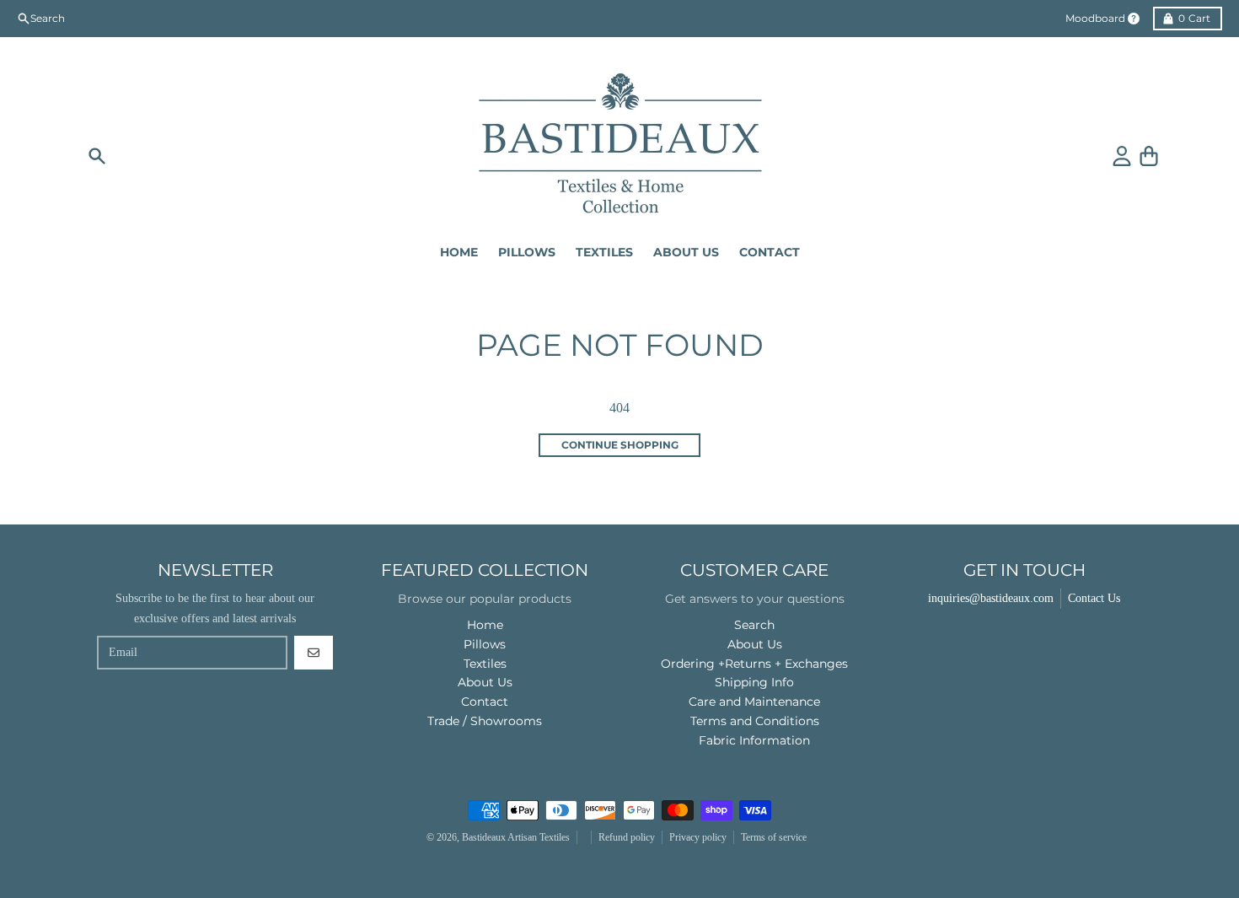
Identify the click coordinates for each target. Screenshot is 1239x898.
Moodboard (1095, 18)
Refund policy (626, 837)
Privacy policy (698, 837)
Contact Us (1094, 598)
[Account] (1122, 156)
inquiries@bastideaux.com (991, 598)
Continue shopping (619, 444)
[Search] (97, 156)
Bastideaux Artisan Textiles (516, 837)
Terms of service (774, 837)
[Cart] (1149, 156)
